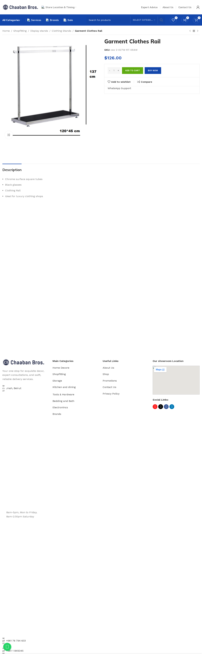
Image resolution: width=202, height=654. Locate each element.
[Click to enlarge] (9, 135)
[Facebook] (166, 406)
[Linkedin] (171, 406)
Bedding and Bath (63, 401)
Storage (57, 380)
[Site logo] (20, 6)
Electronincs (60, 407)
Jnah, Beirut (13, 388)
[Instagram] (155, 406)
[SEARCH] (161, 20)
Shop (106, 374)
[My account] (198, 7)
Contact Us (109, 387)
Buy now (153, 70)
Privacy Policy (111, 393)
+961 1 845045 (14, 650)
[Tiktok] (160, 406)
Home (6, 30)
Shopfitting (20, 30)
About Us (108, 367)
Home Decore (61, 367)
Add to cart (132, 70)
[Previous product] (190, 31)
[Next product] (198, 31)
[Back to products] (194, 31)
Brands (57, 413)
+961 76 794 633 (16, 640)
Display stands (39, 30)
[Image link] (23, 362)
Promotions (110, 380)
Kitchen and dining (64, 387)
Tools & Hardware (63, 394)
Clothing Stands (61, 30)
